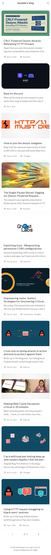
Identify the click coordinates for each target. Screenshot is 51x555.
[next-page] (38, 534)
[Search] (48, 3)
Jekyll (35, 550)
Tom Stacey (20, 547)
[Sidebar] (3, 3)
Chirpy (22, 550)
